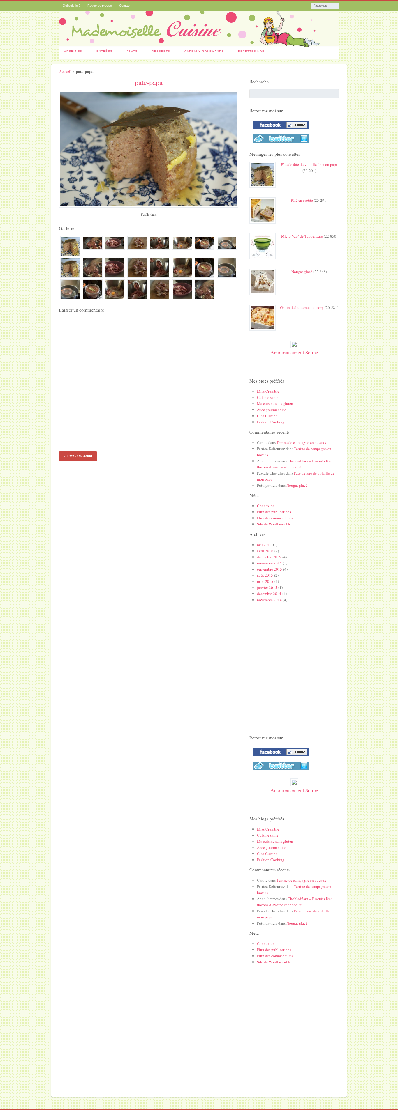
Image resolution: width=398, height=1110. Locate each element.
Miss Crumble (268, 391)
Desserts (161, 51)
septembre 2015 (269, 569)
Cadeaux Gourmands (204, 51)
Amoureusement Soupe (294, 352)
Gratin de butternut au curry (302, 307)
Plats (132, 51)
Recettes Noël (252, 51)
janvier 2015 (267, 587)
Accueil (65, 71)
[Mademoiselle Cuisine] (199, 44)
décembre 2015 (269, 557)
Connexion (266, 505)
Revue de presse (99, 5)
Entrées (104, 51)
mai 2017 (264, 544)
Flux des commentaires (275, 518)
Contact (124, 5)
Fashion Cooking (270, 421)
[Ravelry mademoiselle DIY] (279, 143)
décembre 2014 (269, 593)
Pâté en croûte (302, 200)
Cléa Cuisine (267, 415)
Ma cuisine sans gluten (275, 403)
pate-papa (149, 82)
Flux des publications (274, 511)
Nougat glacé (301, 271)
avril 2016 (265, 550)
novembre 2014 (269, 599)
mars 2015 (265, 581)
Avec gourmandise (271, 409)
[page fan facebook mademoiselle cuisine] (279, 130)
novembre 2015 (269, 563)
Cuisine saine (267, 397)
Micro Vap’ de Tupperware (302, 236)
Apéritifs (73, 51)
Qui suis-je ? (71, 5)
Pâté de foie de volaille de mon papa (309, 164)
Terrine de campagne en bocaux (301, 442)
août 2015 (265, 575)
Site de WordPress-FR (274, 524)
